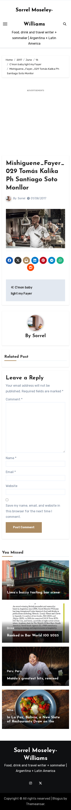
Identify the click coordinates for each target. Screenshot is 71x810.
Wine (10, 585)
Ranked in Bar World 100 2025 (33, 635)
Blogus (57, 798)
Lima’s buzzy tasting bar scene (33, 592)
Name (11, 458)
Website (11, 486)
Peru (10, 671)
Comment (14, 399)
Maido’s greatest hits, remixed (32, 678)
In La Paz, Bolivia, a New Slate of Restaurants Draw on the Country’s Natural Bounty (33, 722)
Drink (10, 628)
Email (11, 472)
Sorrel (21, 198)
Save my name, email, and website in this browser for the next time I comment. (33, 511)
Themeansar (35, 804)
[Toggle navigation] (5, 24)
